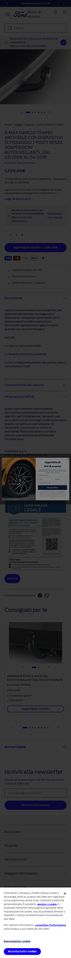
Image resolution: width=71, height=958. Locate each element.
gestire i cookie (47, 904)
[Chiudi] (65, 893)
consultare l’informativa (50, 925)
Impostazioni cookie (17, 941)
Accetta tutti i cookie (22, 951)
